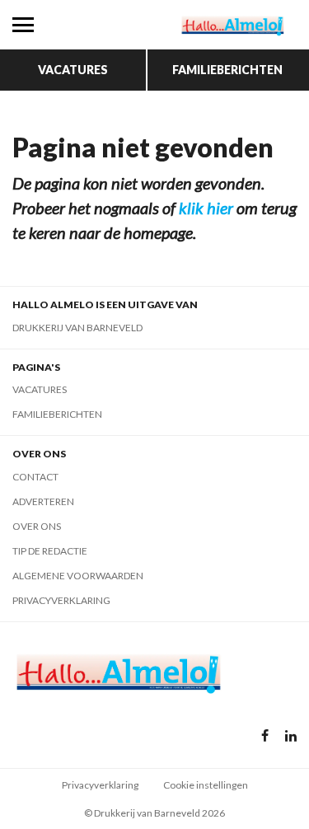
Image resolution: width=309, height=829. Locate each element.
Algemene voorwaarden (77, 575)
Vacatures (73, 70)
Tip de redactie (49, 551)
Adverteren (43, 501)
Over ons (36, 526)
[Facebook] (265, 736)
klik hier (206, 208)
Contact (35, 477)
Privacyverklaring (61, 600)
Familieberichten (227, 70)
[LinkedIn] (291, 736)
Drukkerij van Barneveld (77, 327)
